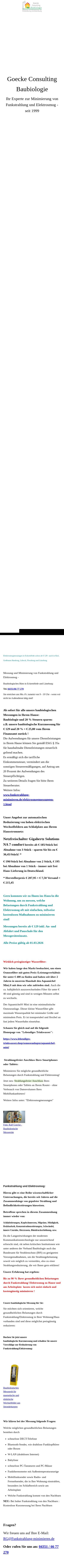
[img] (32, 6)
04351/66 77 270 (16, 689)
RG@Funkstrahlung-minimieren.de (28, 1539)
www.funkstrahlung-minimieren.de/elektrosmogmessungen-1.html (28, 799)
